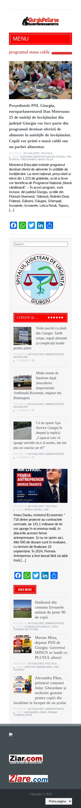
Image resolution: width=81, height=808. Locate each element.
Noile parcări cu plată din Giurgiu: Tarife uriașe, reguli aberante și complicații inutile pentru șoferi (40, 338)
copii (54, 626)
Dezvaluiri (21, 357)
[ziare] (26, 759)
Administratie (54, 354)
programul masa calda (37, 159)
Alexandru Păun (35, 712)
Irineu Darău (33, 509)
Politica (46, 153)
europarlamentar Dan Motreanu (43, 156)
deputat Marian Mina (38, 667)
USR (46, 509)
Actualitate (31, 153)
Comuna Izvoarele (37, 626)
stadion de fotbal (26, 629)
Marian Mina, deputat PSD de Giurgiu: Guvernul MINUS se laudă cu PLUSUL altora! (51, 647)
